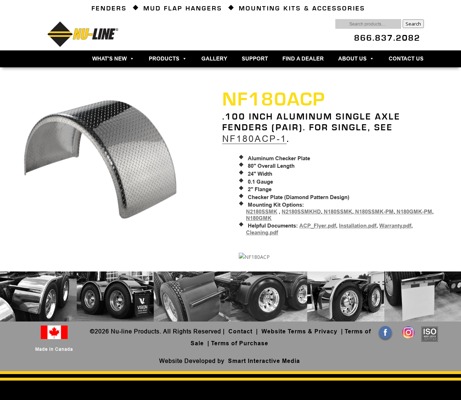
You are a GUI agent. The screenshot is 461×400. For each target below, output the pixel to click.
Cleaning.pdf (262, 232)
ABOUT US (352, 58)
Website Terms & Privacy (299, 331)
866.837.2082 (387, 38)
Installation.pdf (357, 226)
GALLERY (214, 58)
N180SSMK (337, 211)
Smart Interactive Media (264, 361)
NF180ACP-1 (254, 139)
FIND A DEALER (303, 58)
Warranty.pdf (395, 226)
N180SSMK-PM (374, 211)
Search (413, 24)
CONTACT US (406, 58)
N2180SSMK (261, 211)
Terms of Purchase (239, 343)
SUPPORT (255, 58)
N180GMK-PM (413, 211)
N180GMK (259, 218)
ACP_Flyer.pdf (317, 226)
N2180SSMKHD (301, 211)
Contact (241, 331)
